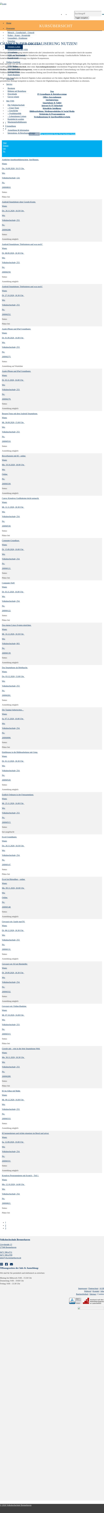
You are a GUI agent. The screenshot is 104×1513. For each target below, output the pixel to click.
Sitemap (93, 1294)
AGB (102, 1288)
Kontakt (96, 1291)
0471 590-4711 (6, 1252)
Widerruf (87, 1291)
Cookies (100, 1294)
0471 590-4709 (6, 1255)
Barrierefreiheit (82, 1294)
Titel (4, 143)
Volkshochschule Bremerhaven (15, 1239)
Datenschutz (93, 1288)
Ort (4, 149)
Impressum (82, 1288)
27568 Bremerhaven (8, 1247)
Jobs (102, 1291)
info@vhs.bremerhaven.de (10, 1258)
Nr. (4, 151)
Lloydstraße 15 (6, 1244)
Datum (5, 146)
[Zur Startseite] (3, 4)
